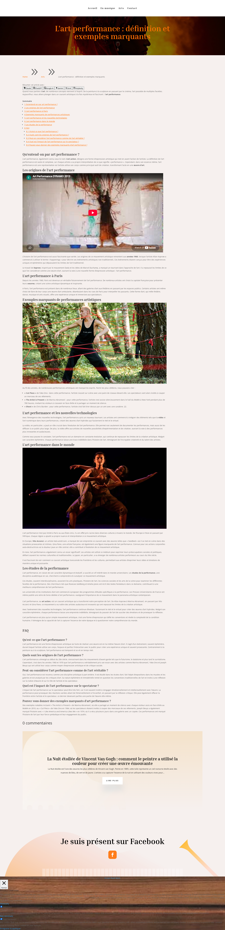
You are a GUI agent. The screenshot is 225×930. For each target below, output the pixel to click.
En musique (108, 8)
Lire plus (112, 780)
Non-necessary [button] (6, 916)
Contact (132, 8)
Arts (121, 8)
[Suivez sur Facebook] (112, 855)
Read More (115, 878)
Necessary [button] (4, 903)
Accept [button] (107, 878)
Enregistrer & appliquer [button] (10, 928)
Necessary (7, 907)
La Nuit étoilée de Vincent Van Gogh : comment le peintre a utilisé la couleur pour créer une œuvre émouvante (112, 761)
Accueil (92, 8)
